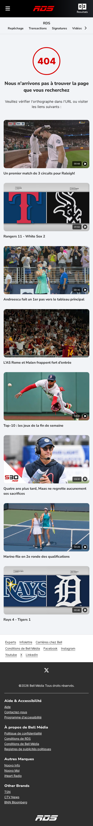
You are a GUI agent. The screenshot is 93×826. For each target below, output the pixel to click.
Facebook (50, 648)
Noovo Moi (11, 770)
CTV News (11, 797)
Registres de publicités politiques (27, 749)
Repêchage (16, 28)
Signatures (59, 28)
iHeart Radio (13, 776)
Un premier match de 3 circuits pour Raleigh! (39, 173)
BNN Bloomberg (15, 802)
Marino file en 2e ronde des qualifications (36, 556)
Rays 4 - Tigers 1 (17, 619)
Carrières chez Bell (49, 642)
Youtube (11, 655)
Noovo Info (12, 765)
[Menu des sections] (7, 8)
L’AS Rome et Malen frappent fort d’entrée (37, 362)
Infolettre (25, 642)
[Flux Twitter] (46, 670)
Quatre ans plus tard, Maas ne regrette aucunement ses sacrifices (44, 491)
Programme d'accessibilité (23, 717)
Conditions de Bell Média (22, 648)
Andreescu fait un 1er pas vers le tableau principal (43, 299)
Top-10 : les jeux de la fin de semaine (33, 425)
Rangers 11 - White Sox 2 (24, 236)
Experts (10, 642)
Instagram (68, 648)
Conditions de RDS (17, 738)
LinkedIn (32, 655)
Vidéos (77, 28)
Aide (7, 707)
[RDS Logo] (44, 8)
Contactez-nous (15, 712)
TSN (7, 792)
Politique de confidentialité (23, 733)
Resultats (82, 12)
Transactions (38, 28)
